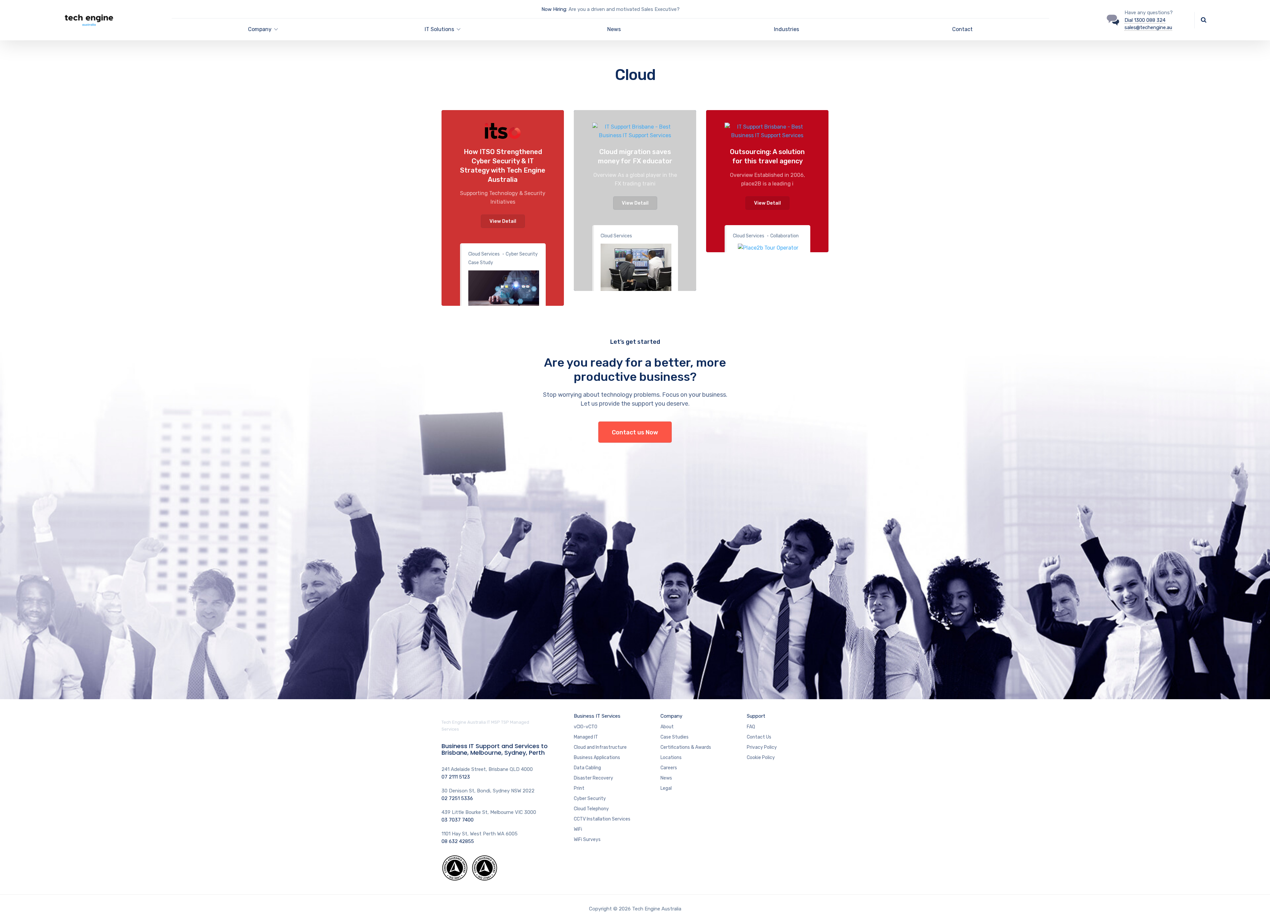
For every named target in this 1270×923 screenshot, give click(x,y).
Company (260, 29)
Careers (668, 768)
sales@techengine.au (1148, 27)
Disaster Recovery (593, 778)
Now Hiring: (554, 9)
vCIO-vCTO (585, 727)
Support (756, 716)
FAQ (751, 727)
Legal (666, 788)
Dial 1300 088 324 (1144, 20)
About (667, 727)
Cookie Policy (761, 757)
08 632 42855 (458, 841)
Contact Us (759, 737)
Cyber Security (590, 798)
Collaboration (784, 236)
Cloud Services (484, 254)
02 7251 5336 (457, 798)
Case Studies (674, 737)
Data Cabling (587, 768)
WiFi (578, 829)
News (614, 29)
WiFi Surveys (587, 839)
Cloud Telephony (591, 809)
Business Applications (597, 757)
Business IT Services (597, 716)
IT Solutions (439, 29)
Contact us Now (635, 432)
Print (579, 788)
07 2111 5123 (456, 777)
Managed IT (586, 737)
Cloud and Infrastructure (600, 747)
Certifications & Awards (685, 747)
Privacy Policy (762, 747)
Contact (962, 29)
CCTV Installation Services (602, 819)
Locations (671, 757)
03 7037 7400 (458, 820)
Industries (786, 29)
